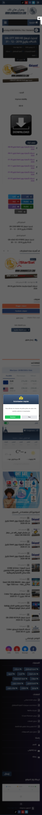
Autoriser (12, 417)
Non (29, 417)
